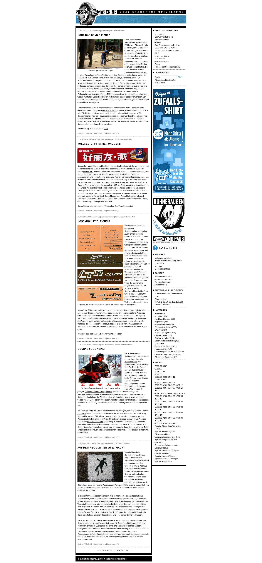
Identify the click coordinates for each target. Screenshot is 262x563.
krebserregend (118, 419)
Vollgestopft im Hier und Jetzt (99, 143)
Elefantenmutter (131, 61)
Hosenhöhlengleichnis (93, 221)
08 (164, 372)
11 (174, 377)
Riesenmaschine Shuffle (165, 80)
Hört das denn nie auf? (93, 35)
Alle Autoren (160, 83)
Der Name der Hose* (113, 334)
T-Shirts (158, 42)
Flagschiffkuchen (118, 182)
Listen (157, 344)
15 (108, 550)
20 (122, 550)
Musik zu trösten (109, 110)
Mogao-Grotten (130, 288)
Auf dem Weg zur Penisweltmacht (101, 447)
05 (166, 382)
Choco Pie (133, 182)
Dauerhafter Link (100, 133)
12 (100, 550)
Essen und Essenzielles (165, 341)
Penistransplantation (132, 526)
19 (119, 550)
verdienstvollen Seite (133, 116)
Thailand (87, 501)
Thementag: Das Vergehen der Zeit (118, 206)
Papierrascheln (161, 349)
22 (127, 550)
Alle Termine (160, 59)
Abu (106, 129)
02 (161, 366)
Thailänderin (118, 512)
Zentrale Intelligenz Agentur (91, 559)
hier (129, 239)
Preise (157, 64)
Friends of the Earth (95, 422)
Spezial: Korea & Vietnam (165, 456)
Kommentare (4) (113, 133)
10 (182, 388)
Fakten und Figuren (163, 333)
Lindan (87, 397)
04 (164, 366)
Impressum (159, 34)
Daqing (141, 356)
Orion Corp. (88, 172)
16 (110, 550)
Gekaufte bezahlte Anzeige (166, 354)
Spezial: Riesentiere (163, 461)
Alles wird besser (162, 324)
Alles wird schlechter (163, 327)
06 (171, 388)
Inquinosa (81, 413)
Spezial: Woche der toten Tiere (167, 437)
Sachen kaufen (161, 335)
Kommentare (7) (113, 437)
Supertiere (159, 322)
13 (103, 550)
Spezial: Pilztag (161, 448)
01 (161, 374)
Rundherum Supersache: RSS (167, 67)
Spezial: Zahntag (162, 453)
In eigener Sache (162, 56)
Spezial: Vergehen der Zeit (166, 440)
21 (124, 550)
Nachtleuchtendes (162, 319)
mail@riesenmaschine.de (117, 559)
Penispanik (119, 485)
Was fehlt (159, 330)
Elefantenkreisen (84, 94)
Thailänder (123, 507)
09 (164, 380)
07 (166, 366)
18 (117, 550)
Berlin (157, 314)
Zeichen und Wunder (163, 346)
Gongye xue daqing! (91, 349)
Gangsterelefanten (100, 97)
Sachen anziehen (162, 338)
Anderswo (159, 316)
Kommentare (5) (113, 211)
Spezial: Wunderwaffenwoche (167, 451)
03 (166, 377)
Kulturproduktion (162, 61)
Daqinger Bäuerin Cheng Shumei (98, 392)
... (98, 550)
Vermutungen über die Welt (166, 352)
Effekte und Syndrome (164, 357)
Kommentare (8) (113, 544)
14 (105, 550)
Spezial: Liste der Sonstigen (166, 459)
